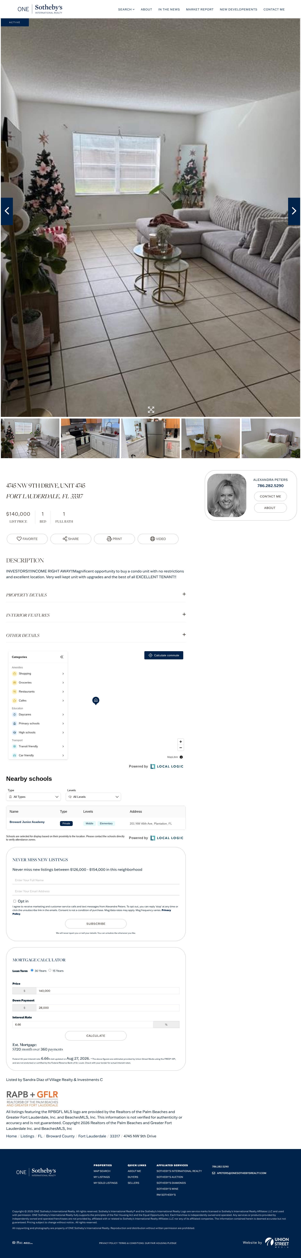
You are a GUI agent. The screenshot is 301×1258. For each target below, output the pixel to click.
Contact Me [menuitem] (274, 9)
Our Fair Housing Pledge (161, 1243)
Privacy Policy (108, 1243)
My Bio (270, 508)
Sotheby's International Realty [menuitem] (179, 1171)
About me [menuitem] (134, 1171)
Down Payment (23, 1000)
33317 (115, 1136)
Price (16, 983)
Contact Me (270, 496)
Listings (27, 1136)
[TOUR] (158, 539)
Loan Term (20, 971)
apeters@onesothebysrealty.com (241, 1173)
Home (11, 1136)
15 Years (58, 971)
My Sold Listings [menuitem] (106, 1183)
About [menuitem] (146, 9)
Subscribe (95, 924)
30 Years (40, 971)
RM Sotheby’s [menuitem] (166, 1194)
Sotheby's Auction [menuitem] (170, 1177)
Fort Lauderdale (92, 1136)
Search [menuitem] (125, 9)
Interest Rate (22, 1017)
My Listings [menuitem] (102, 1177)
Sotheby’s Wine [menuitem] (167, 1189)
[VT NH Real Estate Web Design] (277, 1243)
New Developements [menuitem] (238, 9)
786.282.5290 (270, 485)
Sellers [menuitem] (133, 1183)
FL (40, 1136)
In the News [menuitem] (169, 9)
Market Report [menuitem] (200, 9)
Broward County (60, 1136)
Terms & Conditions (131, 1243)
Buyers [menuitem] (133, 1177)
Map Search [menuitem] (102, 1171)
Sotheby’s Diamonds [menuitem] (171, 1183)
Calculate (95, 1036)
